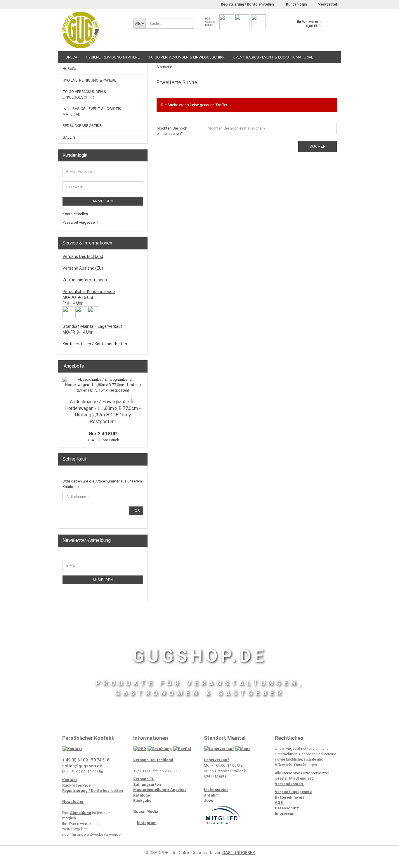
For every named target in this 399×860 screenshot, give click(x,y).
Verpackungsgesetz (293, 792)
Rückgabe (142, 800)
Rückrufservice (76, 785)
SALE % (69, 137)
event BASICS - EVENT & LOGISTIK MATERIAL (273, 57)
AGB (279, 802)
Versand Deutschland (83, 256)
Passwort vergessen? (81, 222)
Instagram (147, 823)
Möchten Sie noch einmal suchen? (172, 131)
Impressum (285, 813)
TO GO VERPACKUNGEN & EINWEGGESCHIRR (186, 57)
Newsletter (73, 801)
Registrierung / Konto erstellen (247, 4)
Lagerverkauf (216, 760)
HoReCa (70, 57)
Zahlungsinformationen (85, 280)
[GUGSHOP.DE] (93, 30)
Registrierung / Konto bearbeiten (92, 790)
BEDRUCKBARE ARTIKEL (83, 125)
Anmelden (103, 201)
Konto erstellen (75, 214)
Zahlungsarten (147, 784)
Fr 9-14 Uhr (73, 303)
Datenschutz (287, 808)
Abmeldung (80, 813)
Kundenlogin (296, 4)
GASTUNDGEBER (238, 852)
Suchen (317, 146)
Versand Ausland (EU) (83, 268)
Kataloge (141, 795)
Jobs (208, 800)
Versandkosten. (289, 784)
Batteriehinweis (289, 797)
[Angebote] (141, 366)
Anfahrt (211, 795)
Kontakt (69, 780)
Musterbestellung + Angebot (159, 789)
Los (136, 511)
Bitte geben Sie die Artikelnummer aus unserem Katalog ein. (102, 484)
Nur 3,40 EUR (103, 434)
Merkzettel (327, 4)
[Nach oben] (383, 851)
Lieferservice (216, 789)
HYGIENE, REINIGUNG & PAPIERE (113, 57)
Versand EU (144, 779)
